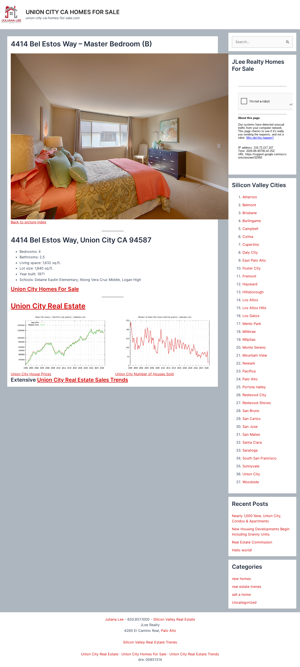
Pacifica (249, 371)
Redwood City (254, 395)
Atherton (249, 197)
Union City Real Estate (48, 306)
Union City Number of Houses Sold (144, 374)
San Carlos (251, 418)
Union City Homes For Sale (45, 289)
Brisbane (249, 213)
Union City (251, 474)
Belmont (249, 205)
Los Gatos (250, 315)
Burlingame (251, 221)
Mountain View (254, 355)
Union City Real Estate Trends (194, 654)
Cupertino (250, 244)
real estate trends (246, 586)
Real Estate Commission (252, 542)
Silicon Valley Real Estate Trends (150, 642)
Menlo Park (251, 323)
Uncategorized (244, 602)
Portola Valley (254, 387)
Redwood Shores (256, 403)
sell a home (241, 594)
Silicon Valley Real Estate (174, 619)
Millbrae (249, 331)
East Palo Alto (254, 260)
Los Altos (250, 300)
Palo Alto (250, 379)
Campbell (250, 228)
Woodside (250, 482)
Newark (248, 363)
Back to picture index (28, 222)
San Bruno (250, 410)
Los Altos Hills (254, 308)
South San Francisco (259, 458)
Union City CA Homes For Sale (73, 12)
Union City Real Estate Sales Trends (82, 380)
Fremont (249, 276)
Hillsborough (253, 292)
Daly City (250, 252)
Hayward (249, 284)
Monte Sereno (254, 347)
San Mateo (251, 434)
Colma (247, 236)
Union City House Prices (31, 374)
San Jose (250, 426)
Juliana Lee (114, 619)
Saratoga (250, 450)
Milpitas (248, 339)
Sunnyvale (250, 466)
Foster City (251, 268)
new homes (241, 578)
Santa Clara (252, 442)
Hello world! (242, 550)
